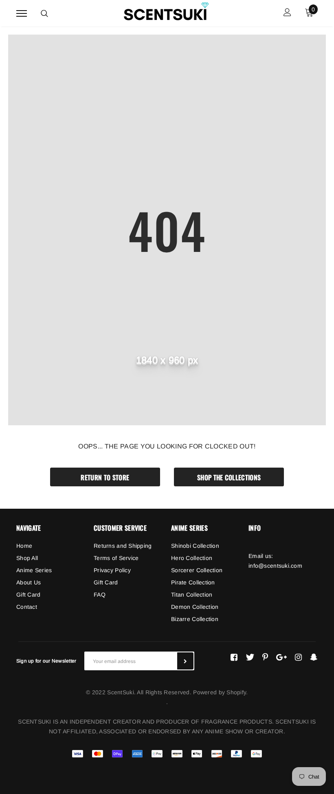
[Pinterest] (265, 657)
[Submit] (185, 660)
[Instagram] (298, 657)
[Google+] (281, 657)
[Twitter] (250, 657)
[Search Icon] (44, 13)
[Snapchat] (314, 657)
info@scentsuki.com (275, 565)
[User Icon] (287, 13)
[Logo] (166, 12)
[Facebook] (234, 657)
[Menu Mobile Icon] (21, 13)
